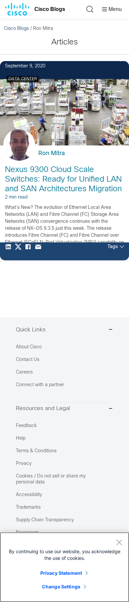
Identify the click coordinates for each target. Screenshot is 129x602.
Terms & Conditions (36, 451)
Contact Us (27, 360)
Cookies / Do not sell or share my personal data (51, 479)
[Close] (119, 542)
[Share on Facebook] (30, 251)
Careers (24, 372)
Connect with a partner (40, 385)
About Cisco (29, 347)
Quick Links (31, 330)
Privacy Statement (61, 573)
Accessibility (29, 495)
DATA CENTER (22, 79)
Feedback (26, 426)
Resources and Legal (43, 408)
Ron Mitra (51, 153)
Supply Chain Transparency (45, 520)
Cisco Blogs (49, 9)
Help (20, 438)
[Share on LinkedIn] (10, 251)
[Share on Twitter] (20, 251)
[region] (64, 567)
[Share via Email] (40, 251)
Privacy (23, 464)
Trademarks (28, 507)
